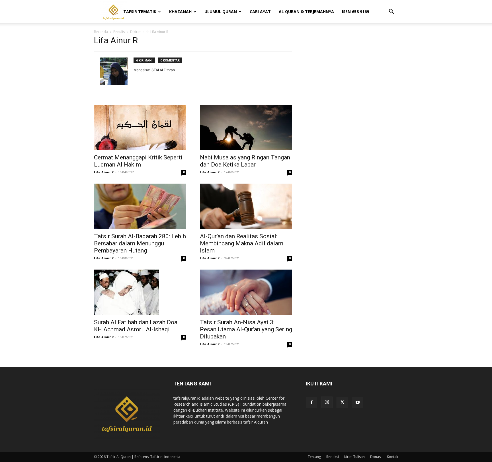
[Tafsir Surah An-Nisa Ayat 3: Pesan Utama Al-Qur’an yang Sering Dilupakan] (246, 292)
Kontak (392, 456)
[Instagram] (327, 402)
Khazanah (180, 11)
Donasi (376, 456)
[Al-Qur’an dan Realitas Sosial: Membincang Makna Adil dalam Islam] (246, 206)
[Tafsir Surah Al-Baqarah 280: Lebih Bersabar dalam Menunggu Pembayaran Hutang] (140, 206)
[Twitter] (342, 402)
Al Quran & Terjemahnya (306, 11)
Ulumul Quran (220, 11)
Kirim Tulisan (354, 456)
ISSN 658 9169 (355, 11)
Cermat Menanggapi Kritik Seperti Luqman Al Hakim (138, 161)
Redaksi (332, 456)
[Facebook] (311, 402)
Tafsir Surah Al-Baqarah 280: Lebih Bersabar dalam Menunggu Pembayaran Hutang (140, 243)
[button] (391, 12)
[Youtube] (357, 402)
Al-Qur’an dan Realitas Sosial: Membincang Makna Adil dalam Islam (241, 243)
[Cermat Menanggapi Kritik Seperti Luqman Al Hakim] (140, 127)
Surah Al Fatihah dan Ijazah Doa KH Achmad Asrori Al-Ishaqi (135, 326)
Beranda (101, 31)
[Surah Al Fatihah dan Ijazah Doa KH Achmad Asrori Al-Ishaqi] (140, 292)
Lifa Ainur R (104, 172)
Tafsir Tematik (139, 11)
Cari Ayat (260, 11)
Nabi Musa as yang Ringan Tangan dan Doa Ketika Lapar (245, 161)
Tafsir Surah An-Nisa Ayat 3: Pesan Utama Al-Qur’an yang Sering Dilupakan (246, 329)
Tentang (314, 456)
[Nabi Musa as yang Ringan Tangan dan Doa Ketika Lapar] (246, 127)
